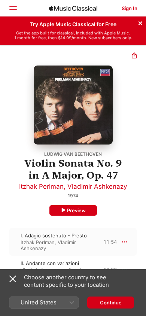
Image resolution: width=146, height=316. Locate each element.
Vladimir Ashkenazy (97, 186)
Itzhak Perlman (41, 186)
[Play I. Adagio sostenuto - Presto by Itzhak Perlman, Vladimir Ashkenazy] (5, 242)
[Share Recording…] (134, 56)
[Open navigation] (12, 8)
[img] (73, 8)
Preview (76, 210)
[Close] (140, 22)
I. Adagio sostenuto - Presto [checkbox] (54, 235)
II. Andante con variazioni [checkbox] (50, 263)
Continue (111, 303)
